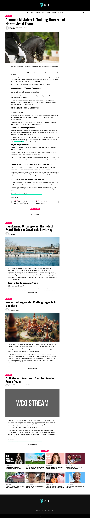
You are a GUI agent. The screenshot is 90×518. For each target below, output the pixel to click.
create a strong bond (19, 141)
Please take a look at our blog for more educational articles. (26, 194)
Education (38, 12)
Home (28, 12)
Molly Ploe (13, 28)
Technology (54, 12)
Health (43, 12)
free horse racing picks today (48, 102)
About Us (38, 510)
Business (32, 12)
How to (48, 12)
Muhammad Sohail (15, 310)
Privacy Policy (51, 510)
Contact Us (60, 12)
